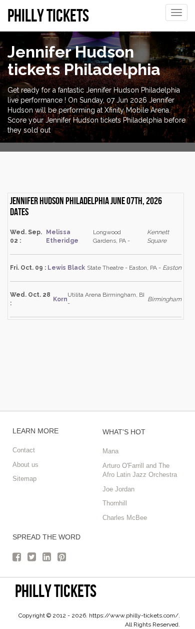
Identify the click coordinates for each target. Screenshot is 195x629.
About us (25, 464)
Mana (110, 451)
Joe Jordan (118, 489)
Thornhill (114, 503)
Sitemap (24, 478)
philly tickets (55, 590)
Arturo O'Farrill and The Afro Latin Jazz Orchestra (139, 470)
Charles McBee (124, 517)
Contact (23, 450)
